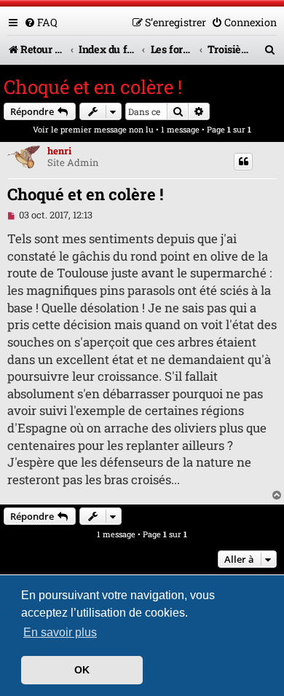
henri (59, 150)
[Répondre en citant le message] (243, 161)
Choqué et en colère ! (93, 86)
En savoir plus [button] (60, 632)
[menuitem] (41, 22)
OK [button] (82, 670)
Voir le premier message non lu (93, 129)
